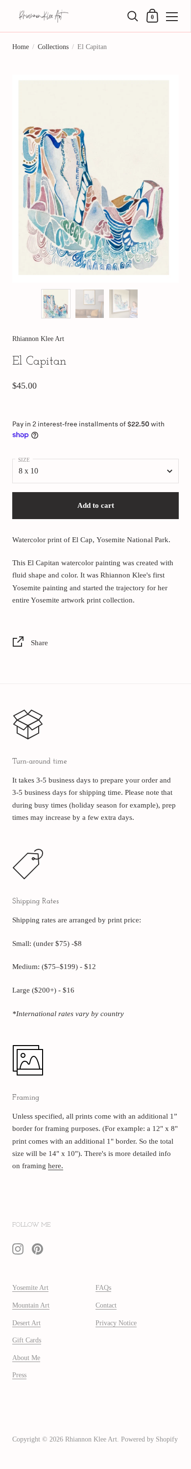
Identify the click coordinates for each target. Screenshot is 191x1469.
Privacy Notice (116, 1323)
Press (19, 1375)
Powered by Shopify (149, 1439)
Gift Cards (26, 1340)
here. (55, 1166)
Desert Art (26, 1323)
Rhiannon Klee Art (91, 1439)
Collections (53, 47)
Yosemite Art (30, 1287)
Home (20, 47)
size (24, 460)
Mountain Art (30, 1305)
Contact (106, 1305)
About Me (26, 1358)
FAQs (103, 1287)
